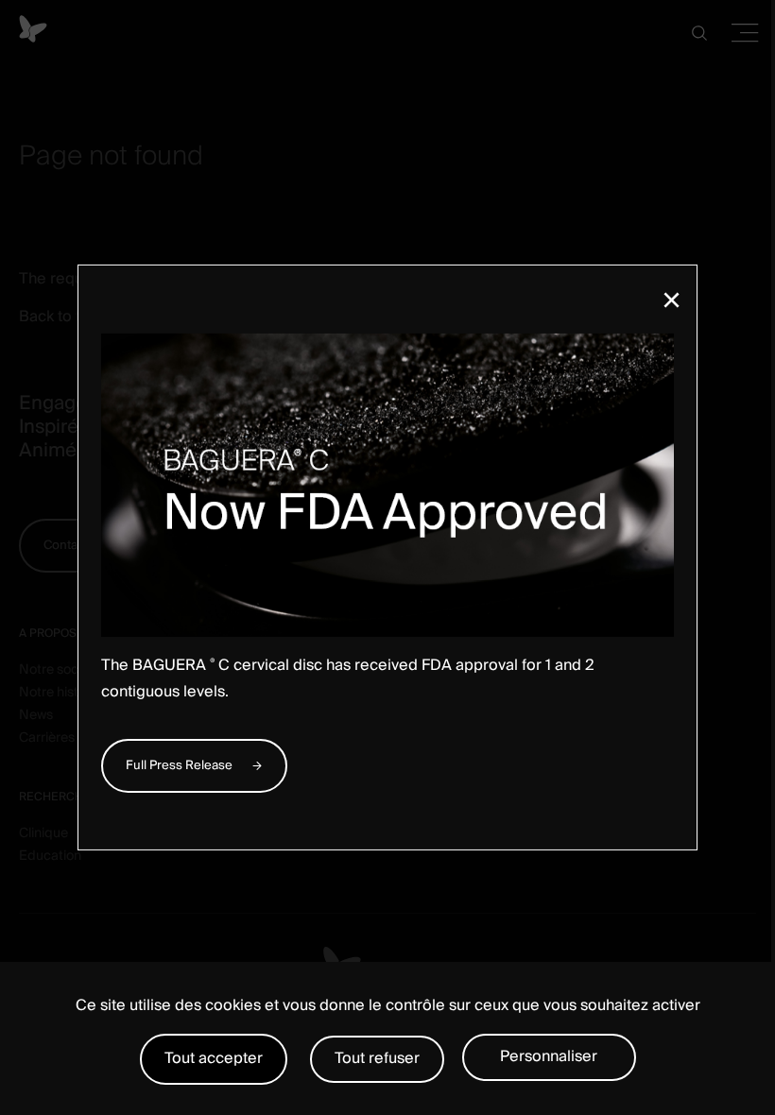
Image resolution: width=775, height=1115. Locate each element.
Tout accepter (213, 1058)
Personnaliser (548, 1056)
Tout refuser (377, 1058)
